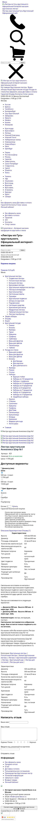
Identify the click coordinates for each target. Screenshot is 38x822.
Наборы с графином (21, 381)
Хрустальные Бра (15, 292)
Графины (12, 336)
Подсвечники (14, 303)
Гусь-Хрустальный (12, 113)
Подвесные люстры (16, 278)
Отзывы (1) (26, 530)
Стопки (11, 372)
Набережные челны (13, 140)
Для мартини (18, 363)
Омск (7, 146)
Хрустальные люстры (18, 87)
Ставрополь (9, 166)
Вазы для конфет (15, 352)
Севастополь (10, 161)
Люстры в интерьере (17, 289)
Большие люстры (15, 283)
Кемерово (9, 125)
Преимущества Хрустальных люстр (18, 773)
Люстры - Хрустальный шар (13, 660)
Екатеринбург (10, 111)
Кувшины (12, 334)
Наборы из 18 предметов (23, 379)
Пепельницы (14, 345)
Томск (7, 172)
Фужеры (12, 330)
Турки (11, 332)
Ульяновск (9, 181)
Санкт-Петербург (11, 164)
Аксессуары (13, 423)
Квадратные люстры (17, 310)
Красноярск (9, 131)
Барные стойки (19, 377)
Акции (10, 89)
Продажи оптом (11, 764)
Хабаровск (9, 116)
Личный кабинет (7, 207)
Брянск (7, 107)
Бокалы (12, 327)
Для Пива (12, 410)
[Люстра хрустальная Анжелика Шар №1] (17, 436)
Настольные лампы (16, 294)
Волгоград (9, 183)
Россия (7, 104)
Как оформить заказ (14, 92)
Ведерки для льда (16, 421)
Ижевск (8, 120)
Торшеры (12, 296)
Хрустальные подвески (18, 298)
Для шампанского (20, 365)
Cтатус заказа (28, 94)
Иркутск (8, 118)
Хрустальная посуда (21, 89)
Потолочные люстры (17, 281)
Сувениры (13, 339)
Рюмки (11, 325)
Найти (22, 62)
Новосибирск (10, 144)
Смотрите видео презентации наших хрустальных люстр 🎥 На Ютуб (19, 807)
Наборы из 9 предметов (22, 386)
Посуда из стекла (11, 350)
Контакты (18, 94)
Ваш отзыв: (5, 727)
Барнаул (8, 192)
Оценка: (4, 742)
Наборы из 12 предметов (23, 383)
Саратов (8, 159)
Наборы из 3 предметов (22, 394)
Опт (6, 220)
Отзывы (12, 94)
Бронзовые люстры (16, 285)
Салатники (13, 403)
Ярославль (9, 187)
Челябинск (9, 109)
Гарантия (4, 94)
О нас (7, 766)
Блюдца (12, 417)
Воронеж (8, 185)
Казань (7, 122)
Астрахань (9, 190)
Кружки (12, 399)
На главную (5, 87)
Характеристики (15, 530)
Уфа (6, 179)
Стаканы (12, 401)
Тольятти (8, 170)
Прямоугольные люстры (18, 312)
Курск (7, 194)
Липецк (8, 133)
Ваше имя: (5, 722)
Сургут (7, 168)
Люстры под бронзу (17, 314)
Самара (8, 196)
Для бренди (17, 361)
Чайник (12, 348)
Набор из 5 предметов (22, 392)
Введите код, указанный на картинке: (15, 747)
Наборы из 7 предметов (22, 390)
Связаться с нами (12, 778)
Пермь (7, 152)
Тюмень (8, 176)
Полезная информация (14, 775)
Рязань (7, 157)
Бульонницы (14, 415)
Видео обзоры (11, 316)
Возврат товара (11, 780)
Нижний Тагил (10, 137)
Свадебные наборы (20, 397)
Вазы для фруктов (16, 341)
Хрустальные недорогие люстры (21, 287)
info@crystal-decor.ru (18, 797)
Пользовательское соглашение (17, 771)
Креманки (13, 419)
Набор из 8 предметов (22, 388)
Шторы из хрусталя (16, 301)
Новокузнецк (10, 142)
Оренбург (9, 148)
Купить (15, 506)
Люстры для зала (16, 662)
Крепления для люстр (17, 307)
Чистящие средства (16, 305)
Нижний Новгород (12, 135)
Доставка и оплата (29, 92)
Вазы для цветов (15, 343)
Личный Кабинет (11, 782)
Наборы (12, 374)
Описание (5, 530)
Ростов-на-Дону (11, 155)
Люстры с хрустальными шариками (22, 658)
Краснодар (9, 128)
